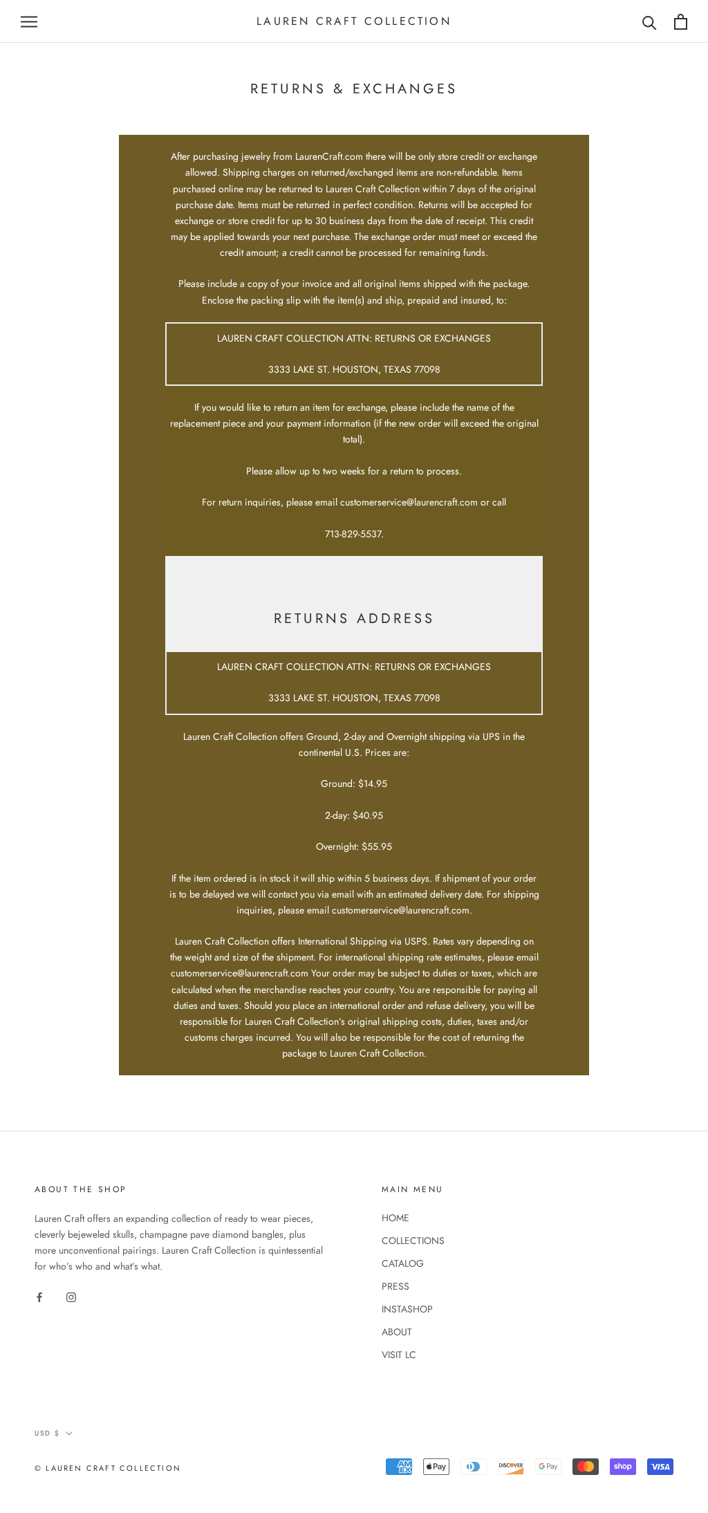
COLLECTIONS (413, 1240)
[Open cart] (680, 22)
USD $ (47, 1433)
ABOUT (397, 1332)
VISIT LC (399, 1355)
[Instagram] (71, 1296)
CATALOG (403, 1263)
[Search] (649, 22)
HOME (395, 1218)
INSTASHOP (407, 1309)
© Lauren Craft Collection (108, 1468)
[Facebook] (39, 1296)
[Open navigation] (29, 22)
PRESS (395, 1286)
